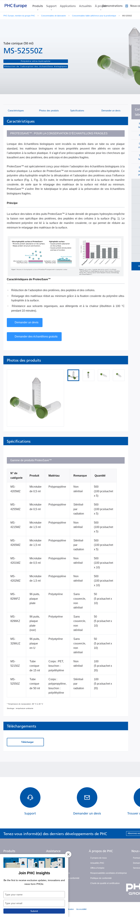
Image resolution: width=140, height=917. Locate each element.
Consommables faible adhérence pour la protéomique (94, 16)
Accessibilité (81, 909)
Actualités (85, 6)
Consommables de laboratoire (53, 16)
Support (51, 6)
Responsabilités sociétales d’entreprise (108, 873)
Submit (34, 911)
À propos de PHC (101, 851)
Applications (68, 6)
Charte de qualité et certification (105, 883)
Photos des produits (48, 110)
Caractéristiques (15, 110)
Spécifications (76, 110)
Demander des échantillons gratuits (36, 336)
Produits (37, 6)
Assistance (53, 851)
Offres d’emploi (97, 868)
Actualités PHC (97, 863)
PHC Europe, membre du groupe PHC (19, 16)
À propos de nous (98, 858)
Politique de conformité (101, 878)
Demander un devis (111, 110)
